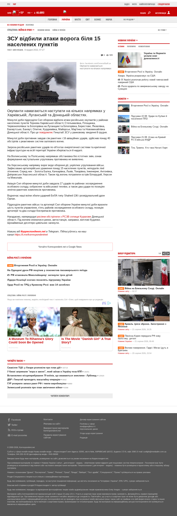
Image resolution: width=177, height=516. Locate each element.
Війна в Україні (59, 30)
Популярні (131, 46)
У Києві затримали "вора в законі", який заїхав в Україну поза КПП (48, 371)
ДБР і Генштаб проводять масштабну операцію (37, 379)
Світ (88, 19)
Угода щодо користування (91, 433)
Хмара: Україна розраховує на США (136, 75)
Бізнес (97, 19)
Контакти (48, 419)
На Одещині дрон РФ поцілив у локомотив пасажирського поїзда (47, 270)
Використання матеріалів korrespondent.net (56, 429)
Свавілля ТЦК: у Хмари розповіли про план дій (37, 367)
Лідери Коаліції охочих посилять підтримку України (39, 279)
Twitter (14, 425)
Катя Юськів (18, 50)
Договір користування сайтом (93, 419)
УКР (14, 4)
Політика (30, 24)
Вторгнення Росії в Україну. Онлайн (32, 265)
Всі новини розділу (15, 24)
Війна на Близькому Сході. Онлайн (149, 126)
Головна (52, 19)
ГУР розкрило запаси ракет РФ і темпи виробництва (39, 383)
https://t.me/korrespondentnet (31, 234)
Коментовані (144, 46)
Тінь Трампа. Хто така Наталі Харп (149, 147)
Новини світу (123, 291)
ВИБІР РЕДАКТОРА (126, 253)
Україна (66, 19)
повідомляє (46, 132)
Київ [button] (9, 13)
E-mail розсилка (19, 435)
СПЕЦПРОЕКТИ (164, 4)
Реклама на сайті (52, 424)
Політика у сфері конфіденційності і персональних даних (89, 426)
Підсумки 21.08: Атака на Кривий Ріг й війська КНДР (148, 138)
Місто (78, 19)
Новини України (126, 40)
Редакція (83, 438)
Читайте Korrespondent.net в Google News (60, 246)
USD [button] (29, 12)
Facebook (16, 420)
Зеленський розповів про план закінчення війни (37, 387)
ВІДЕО (126, 4)
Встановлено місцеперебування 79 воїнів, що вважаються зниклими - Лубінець (55, 375)
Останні (121, 46)
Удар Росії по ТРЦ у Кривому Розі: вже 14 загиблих (38, 284)
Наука (109, 19)
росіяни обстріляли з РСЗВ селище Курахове (64, 216)
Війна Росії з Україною (26, 295)
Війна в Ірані (41, 29)
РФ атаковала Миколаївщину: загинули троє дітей (41, 275)
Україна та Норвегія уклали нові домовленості (155, 56)
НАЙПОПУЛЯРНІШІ (147, 4)
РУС (8, 4)
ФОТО (134, 4)
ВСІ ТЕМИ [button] (161, 30)
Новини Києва (44, 30)
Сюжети (122, 98)
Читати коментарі (60, 395)
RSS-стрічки (17, 430)
